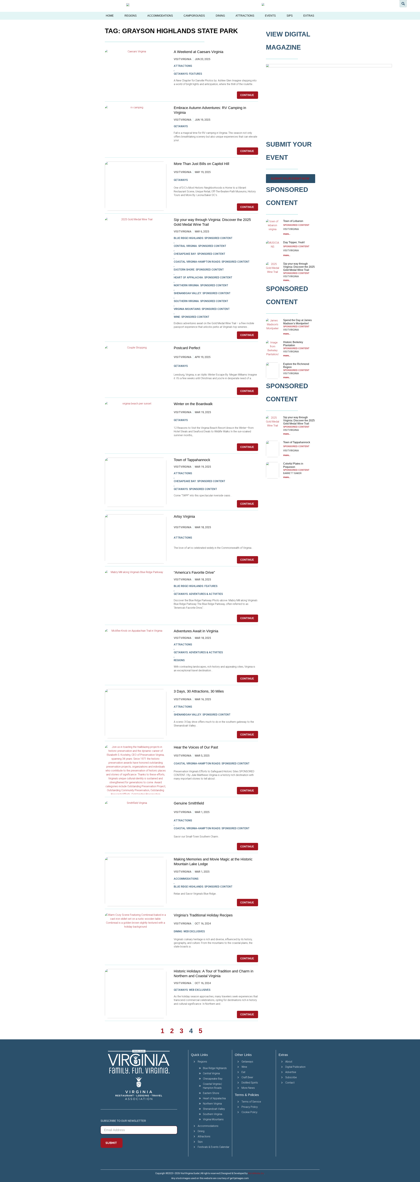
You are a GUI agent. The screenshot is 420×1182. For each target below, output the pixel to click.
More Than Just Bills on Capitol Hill (201, 164)
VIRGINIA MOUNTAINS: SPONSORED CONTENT (202, 309)
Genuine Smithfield (189, 803)
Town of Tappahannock (192, 460)
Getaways (181, 126)
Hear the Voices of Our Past (196, 747)
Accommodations (160, 15)
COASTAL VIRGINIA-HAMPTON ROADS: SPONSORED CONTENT (212, 261)
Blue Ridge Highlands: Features (195, 586)
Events (270, 15)
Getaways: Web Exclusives (192, 989)
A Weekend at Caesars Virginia (198, 52)
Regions (131, 15)
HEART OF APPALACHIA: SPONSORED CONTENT (203, 277)
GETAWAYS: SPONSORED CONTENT (195, 489)
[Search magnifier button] (403, 3)
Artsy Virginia (184, 516)
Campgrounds (194, 15)
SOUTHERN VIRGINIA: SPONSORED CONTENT (201, 301)
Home (110, 15)
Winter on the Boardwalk (193, 404)
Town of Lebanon (293, 221)
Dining (220, 15)
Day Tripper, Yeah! (294, 242)
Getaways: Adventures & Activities (198, 594)
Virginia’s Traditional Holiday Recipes (203, 915)
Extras (308, 15)
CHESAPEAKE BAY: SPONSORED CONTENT (199, 253)
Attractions (245, 15)
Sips (290, 15)
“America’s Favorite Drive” (194, 572)
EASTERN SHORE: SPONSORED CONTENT (199, 269)
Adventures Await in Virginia (196, 631)
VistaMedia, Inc (256, 1173)
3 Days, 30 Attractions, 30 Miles (199, 691)
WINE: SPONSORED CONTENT (191, 316)
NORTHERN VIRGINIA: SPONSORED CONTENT (201, 285)
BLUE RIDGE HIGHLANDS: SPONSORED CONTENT (203, 238)
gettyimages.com (239, 1178)
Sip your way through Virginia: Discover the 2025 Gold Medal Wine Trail (299, 266)
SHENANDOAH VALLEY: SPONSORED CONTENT (202, 293)
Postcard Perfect (187, 348)
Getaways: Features (188, 73)
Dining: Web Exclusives (189, 931)
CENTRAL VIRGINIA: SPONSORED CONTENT (200, 246)
